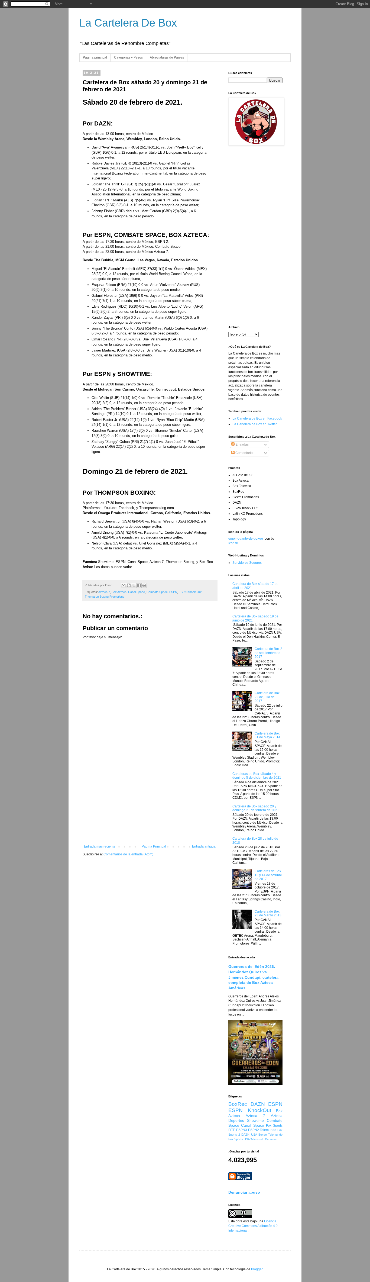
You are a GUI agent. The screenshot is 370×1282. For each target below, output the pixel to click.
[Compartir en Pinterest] (144, 585)
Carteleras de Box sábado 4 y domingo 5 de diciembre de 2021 (256, 775)
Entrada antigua (204, 846)
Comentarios (244, 453)
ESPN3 (241, 1130)
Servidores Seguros (247, 563)
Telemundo (268, 1130)
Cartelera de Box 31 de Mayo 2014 (267, 735)
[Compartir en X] (134, 585)
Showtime (255, 1120)
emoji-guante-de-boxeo (245, 538)
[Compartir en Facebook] (139, 585)
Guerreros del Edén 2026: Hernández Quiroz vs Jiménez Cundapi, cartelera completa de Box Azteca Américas (253, 977)
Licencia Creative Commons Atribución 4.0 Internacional (253, 1225)
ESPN (173, 592)
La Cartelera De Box (128, 23)
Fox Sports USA (239, 1139)
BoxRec (237, 1104)
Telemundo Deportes (264, 1139)
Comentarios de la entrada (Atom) (128, 854)
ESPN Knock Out (190, 592)
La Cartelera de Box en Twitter (254, 424)
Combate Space (157, 592)
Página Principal (154, 846)
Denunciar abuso (244, 1192)
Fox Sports (274, 1126)
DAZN (258, 1104)
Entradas (242, 444)
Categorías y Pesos (128, 57)
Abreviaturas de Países (167, 57)
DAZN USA (249, 1134)
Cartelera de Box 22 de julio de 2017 (267, 697)
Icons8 (233, 543)
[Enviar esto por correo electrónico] (123, 585)
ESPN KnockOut (249, 1110)
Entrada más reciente (99, 846)
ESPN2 (253, 1130)
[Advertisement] (149, 800)
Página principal (95, 57)
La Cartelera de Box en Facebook (257, 418)
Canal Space (136, 592)
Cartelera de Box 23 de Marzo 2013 (268, 913)
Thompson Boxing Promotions (104, 596)
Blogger (256, 1269)
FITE (231, 1130)
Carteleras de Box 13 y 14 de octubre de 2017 (268, 875)
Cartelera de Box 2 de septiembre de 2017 (268, 653)
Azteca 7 (104, 592)
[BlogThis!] (128, 585)
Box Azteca (119, 592)
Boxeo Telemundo (270, 1134)
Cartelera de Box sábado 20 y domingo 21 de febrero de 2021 (255, 808)
